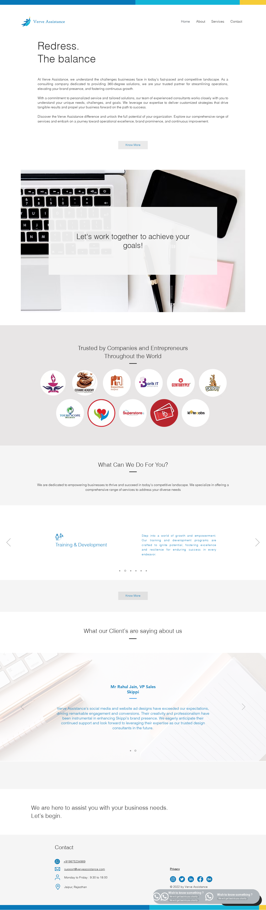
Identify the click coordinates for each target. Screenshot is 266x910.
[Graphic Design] (141, 570)
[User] (57, 877)
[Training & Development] (125, 571)
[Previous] (8, 542)
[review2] (135, 751)
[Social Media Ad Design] (136, 570)
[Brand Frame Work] (119, 570)
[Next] (257, 542)
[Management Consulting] (130, 570)
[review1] (130, 750)
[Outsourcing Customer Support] (146, 570)
